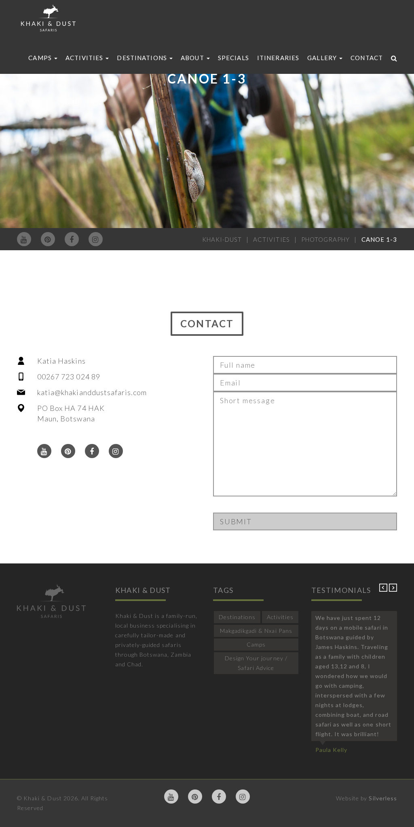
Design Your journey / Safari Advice (256, 663)
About (193, 57)
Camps (40, 57)
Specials (233, 57)
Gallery (322, 57)
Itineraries (278, 57)
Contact (367, 57)
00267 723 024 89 (68, 376)
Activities (85, 57)
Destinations (143, 57)
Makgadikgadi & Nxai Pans (256, 630)
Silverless (383, 798)
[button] (384, 589)
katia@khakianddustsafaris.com (92, 392)
